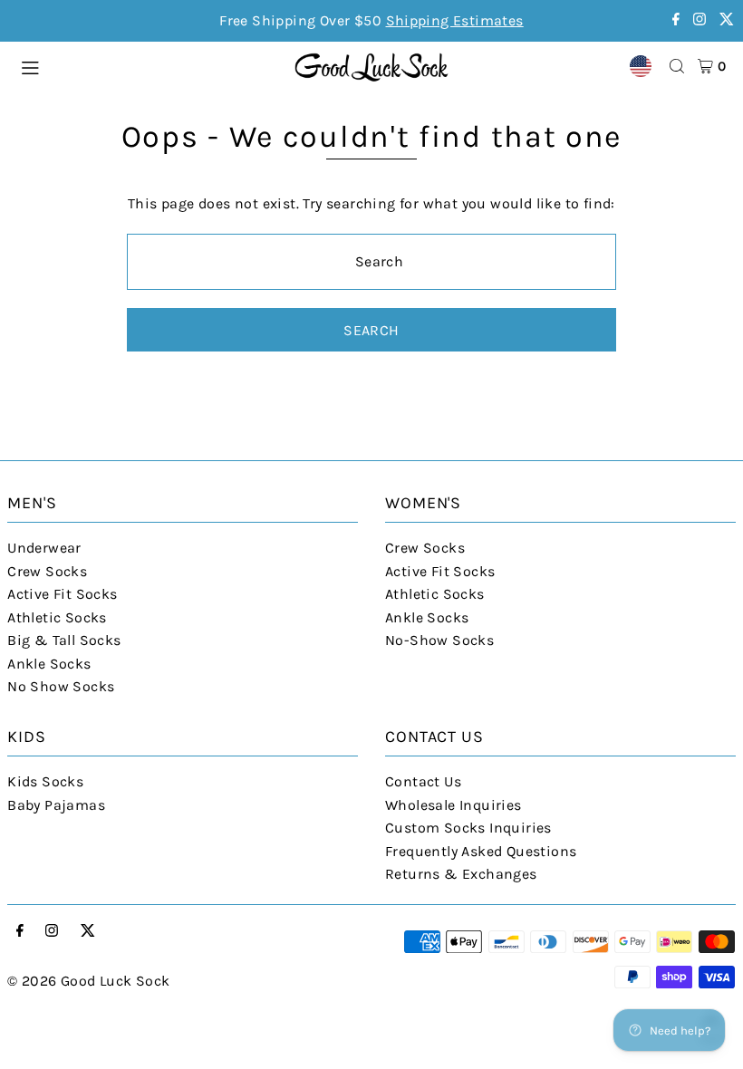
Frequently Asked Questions (480, 851)
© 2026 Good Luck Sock (88, 980)
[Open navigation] (148, 65)
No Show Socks (60, 686)
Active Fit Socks (62, 593)
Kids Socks (45, 781)
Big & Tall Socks (64, 640)
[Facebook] (676, 20)
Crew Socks (47, 571)
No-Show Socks (439, 640)
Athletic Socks (57, 617)
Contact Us (423, 781)
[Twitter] (726, 20)
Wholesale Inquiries (453, 805)
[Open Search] (677, 66)
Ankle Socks (49, 663)
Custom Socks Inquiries (468, 827)
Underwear (44, 547)
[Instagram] (699, 20)
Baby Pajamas (56, 805)
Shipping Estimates (455, 20)
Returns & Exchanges (461, 873)
